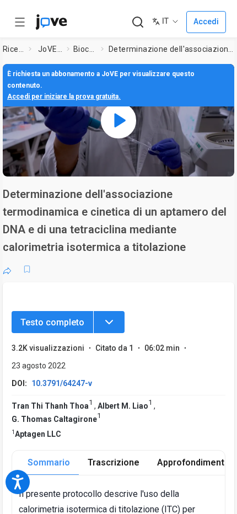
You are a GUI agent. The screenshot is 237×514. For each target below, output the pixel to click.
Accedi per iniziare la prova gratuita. (64, 96)
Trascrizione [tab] (113, 462)
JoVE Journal (50, 49)
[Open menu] (20, 22)
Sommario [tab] (49, 462)
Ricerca (14, 49)
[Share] (7, 269)
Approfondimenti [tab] (192, 462)
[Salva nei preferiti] (27, 269)
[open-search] (138, 22)
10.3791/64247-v (61, 383)
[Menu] (109, 322)
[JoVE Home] (51, 22)
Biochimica (85, 49)
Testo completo (52, 322)
